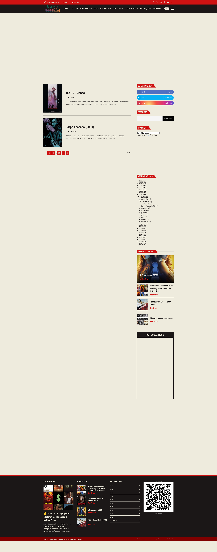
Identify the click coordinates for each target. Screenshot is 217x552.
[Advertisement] (108, 29)
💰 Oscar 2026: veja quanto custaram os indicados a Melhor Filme (57, 517)
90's (111, 517)
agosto (144, 210)
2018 (141, 226)
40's (111, 499)
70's (111, 510)
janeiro (144, 224)
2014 (141, 235)
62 (59, 153)
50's (111, 503)
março (144, 219)
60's (111, 506)
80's (111, 513)
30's (111, 496)
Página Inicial (141, 539)
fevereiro (145, 222)
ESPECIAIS (157, 9)
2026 (141, 181)
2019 (143, 197)
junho (143, 215)
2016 (141, 231)
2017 (141, 228)
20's (111, 493)
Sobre (65, 2)
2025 (141, 183)
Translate (153, 135)
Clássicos (113, 520)
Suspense (73, 131)
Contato (171, 539)
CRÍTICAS (74, 9)
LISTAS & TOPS (110, 9)
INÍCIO (66, 9)
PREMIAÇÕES (145, 9)
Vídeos (72, 97)
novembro (145, 199)
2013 (141, 237)
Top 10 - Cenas (75, 93)
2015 (141, 233)
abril (143, 217)
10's (111, 489)
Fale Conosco (75, 2)
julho (143, 213)
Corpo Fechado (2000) (80, 127)
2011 (141, 242)
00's (111, 486)
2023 (141, 188)
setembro (145, 208)
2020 (141, 194)
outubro (146, 202)
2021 (141, 192)
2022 (141, 190)
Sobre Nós (152, 539)
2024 (141, 185)
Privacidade (162, 539)
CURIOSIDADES (131, 9)
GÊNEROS (97, 9)
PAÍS (120, 9)
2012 (141, 240)
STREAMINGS (85, 9)
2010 (141, 244)
